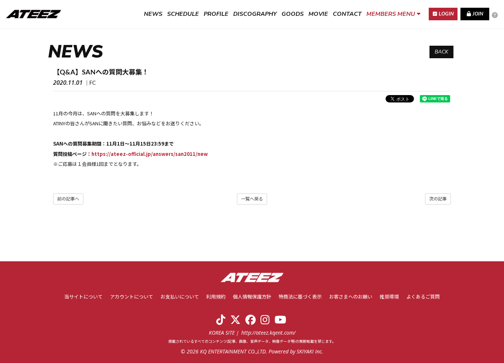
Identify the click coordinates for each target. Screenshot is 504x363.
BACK (441, 51)
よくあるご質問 (423, 297)
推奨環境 (389, 297)
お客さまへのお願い (350, 297)
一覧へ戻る (252, 199)
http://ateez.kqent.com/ (268, 332)
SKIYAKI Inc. (310, 351)
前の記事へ (68, 199)
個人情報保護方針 (252, 297)
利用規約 (215, 297)
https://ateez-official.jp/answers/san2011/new (150, 153)
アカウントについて (131, 297)
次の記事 (438, 199)
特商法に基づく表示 (300, 297)
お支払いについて (179, 297)
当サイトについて (83, 297)
